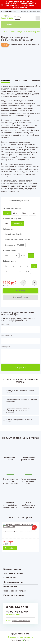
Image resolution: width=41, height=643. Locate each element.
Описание (5, 80)
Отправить (20, 367)
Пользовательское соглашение (20, 637)
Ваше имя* (5, 324)
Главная (4, 32)
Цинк (6, 223)
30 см (24, 213)
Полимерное (17, 223)
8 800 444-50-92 (9, 11)
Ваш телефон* (7, 335)
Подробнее (10, 548)
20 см (15, 213)
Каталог (12, 32)
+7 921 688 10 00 (17, 612)
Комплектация (20, 80)
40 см (33, 213)
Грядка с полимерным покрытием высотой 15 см (20, 531)
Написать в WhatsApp (13, 614)
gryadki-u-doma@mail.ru (21, 621)
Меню (9, 24)
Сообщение (5, 346)
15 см (7, 213)
